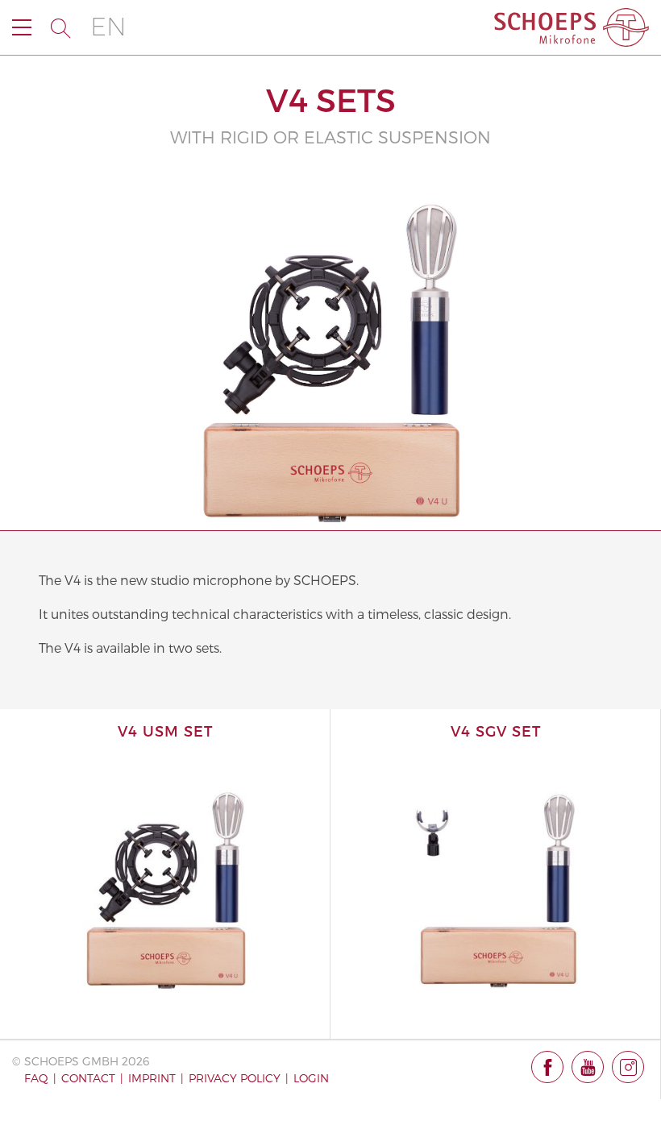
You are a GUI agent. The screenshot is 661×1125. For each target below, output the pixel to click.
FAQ (36, 1078)
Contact (88, 1078)
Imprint (152, 1078)
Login (311, 1078)
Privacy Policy (235, 1078)
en (108, 27)
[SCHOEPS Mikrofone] (571, 27)
